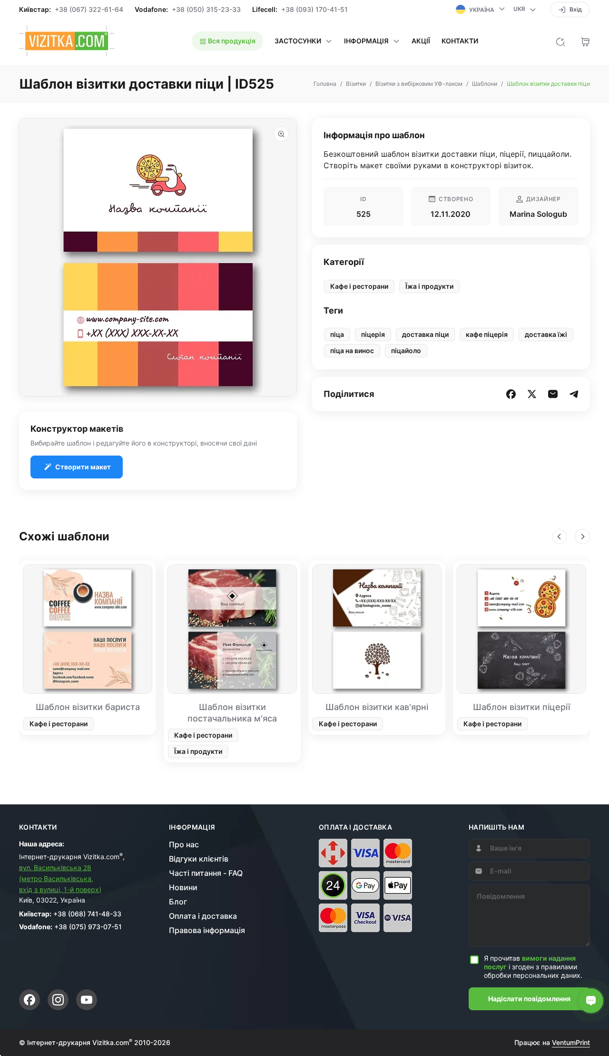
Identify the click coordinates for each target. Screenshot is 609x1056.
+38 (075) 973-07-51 (88, 927)
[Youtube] (86, 999)
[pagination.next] (582, 536)
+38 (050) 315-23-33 (206, 9)
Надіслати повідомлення (529, 999)
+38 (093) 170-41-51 (314, 9)
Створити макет (83, 467)
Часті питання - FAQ (206, 873)
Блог (178, 901)
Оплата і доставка (203, 916)
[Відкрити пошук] (560, 41)
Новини (183, 887)
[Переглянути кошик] (585, 41)
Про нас (184, 844)
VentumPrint (571, 1042)
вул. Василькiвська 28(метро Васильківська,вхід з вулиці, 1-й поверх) (60, 878)
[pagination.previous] (559, 536)
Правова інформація (207, 930)
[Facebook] (29, 999)
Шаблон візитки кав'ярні (376, 707)
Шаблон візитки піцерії (521, 707)
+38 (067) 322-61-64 (89, 9)
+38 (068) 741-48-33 (87, 914)
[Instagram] (58, 999)
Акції (421, 41)
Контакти (460, 41)
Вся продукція (230, 41)
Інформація (192, 827)
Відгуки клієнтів (198, 858)
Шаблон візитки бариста (88, 707)
